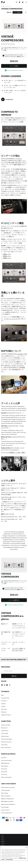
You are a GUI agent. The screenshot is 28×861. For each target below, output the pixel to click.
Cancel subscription (6, 739)
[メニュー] (26, 2)
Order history (4, 730)
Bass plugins (4, 766)
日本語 (2, 837)
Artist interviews (5, 790)
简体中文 (3, 841)
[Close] (26, 847)
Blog (2, 695)
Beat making (4, 793)
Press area (4, 709)
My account (4, 727)
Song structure (5, 810)
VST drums (4, 774)
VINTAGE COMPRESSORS (11, 9)
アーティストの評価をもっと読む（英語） (13, 452)
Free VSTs (3, 757)
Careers (3, 706)
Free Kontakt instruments (8, 787)
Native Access (5, 736)
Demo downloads (6, 747)
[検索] (16, 2)
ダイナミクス (8, 6)
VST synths (4, 768)
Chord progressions (6, 812)
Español (2, 845)
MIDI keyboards (5, 763)
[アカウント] (19, 2)
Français (3, 843)
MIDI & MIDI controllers (7, 801)
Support (3, 703)
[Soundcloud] (9, 685)
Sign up (14, 676)
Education (4, 712)
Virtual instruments (6, 760)
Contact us (4, 700)
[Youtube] (7, 685)
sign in (18, 56)
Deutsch (2, 839)
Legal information (6, 714)
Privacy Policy (9, 859)
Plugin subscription (6, 777)
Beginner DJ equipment (7, 798)
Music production (6, 795)
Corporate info (5, 698)
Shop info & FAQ (5, 725)
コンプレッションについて (11, 318)
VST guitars (4, 771)
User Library (4, 744)
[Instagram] (4, 685)
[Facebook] (2, 685)
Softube (20, 354)
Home (2, 6)
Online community (6, 741)
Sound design (5, 807)
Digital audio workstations (8, 804)
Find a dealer (4, 733)
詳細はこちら (7, 254)
